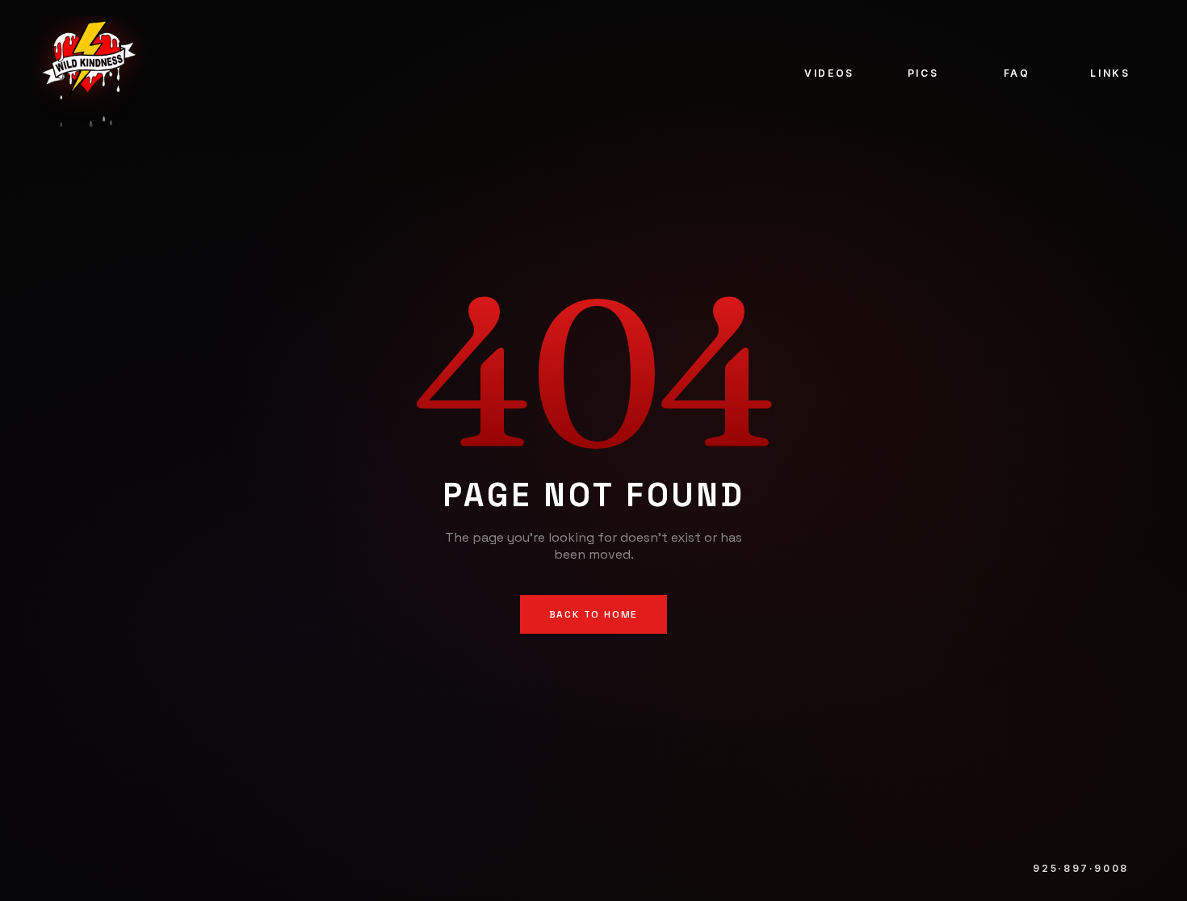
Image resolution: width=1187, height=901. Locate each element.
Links (1110, 73)
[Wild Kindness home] (88, 72)
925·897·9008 (1081, 868)
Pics (923, 73)
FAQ (1017, 73)
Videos (829, 73)
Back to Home (594, 614)
